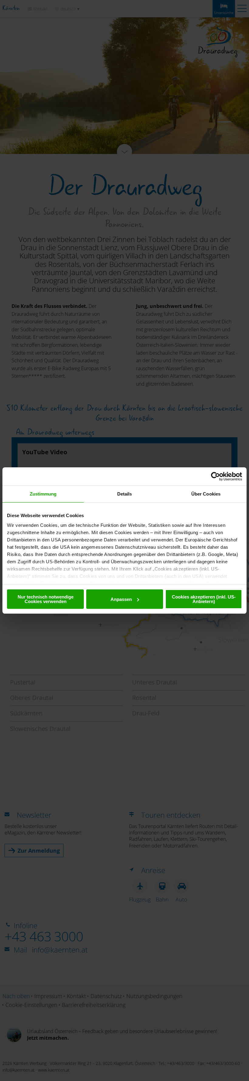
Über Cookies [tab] (205, 493)
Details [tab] (124, 493)
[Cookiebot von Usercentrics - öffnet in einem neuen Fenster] (215, 476)
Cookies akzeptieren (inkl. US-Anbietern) (204, 599)
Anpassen (121, 599)
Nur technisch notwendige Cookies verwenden (45, 599)
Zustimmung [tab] (43, 493)
